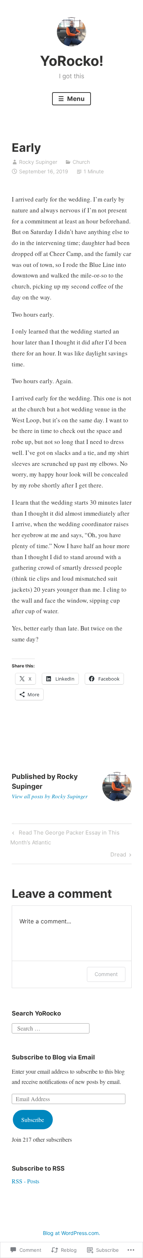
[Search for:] (50, 1027)
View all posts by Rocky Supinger (50, 796)
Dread (118, 856)
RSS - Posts (25, 1181)
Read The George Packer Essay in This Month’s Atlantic (64, 837)
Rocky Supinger (38, 162)
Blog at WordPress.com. (71, 1233)
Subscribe (32, 1119)
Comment (106, 974)
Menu (75, 98)
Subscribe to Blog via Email (53, 1057)
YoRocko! (71, 60)
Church (81, 162)
